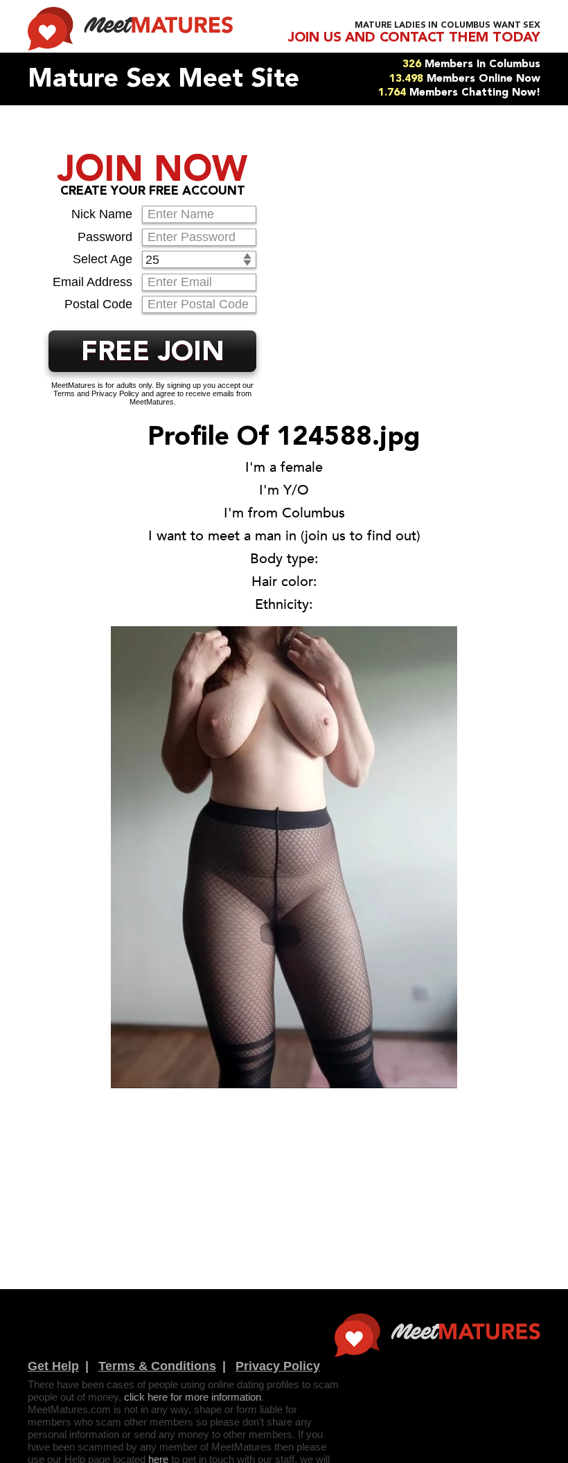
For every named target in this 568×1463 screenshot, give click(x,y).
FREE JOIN (152, 353)
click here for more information (192, 1397)
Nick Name (101, 214)
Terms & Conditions (157, 1366)
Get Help (53, 1366)
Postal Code (98, 304)
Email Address (92, 282)
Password (105, 237)
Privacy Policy (278, 1366)
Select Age (102, 259)
